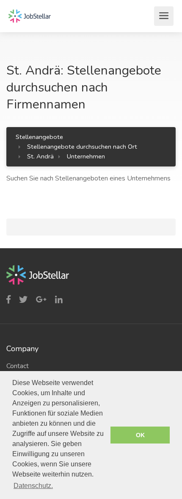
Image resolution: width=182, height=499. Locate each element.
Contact (17, 366)
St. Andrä (40, 156)
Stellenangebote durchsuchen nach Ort (82, 146)
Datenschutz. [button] (33, 485)
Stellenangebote (39, 137)
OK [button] (140, 435)
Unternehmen (86, 156)
